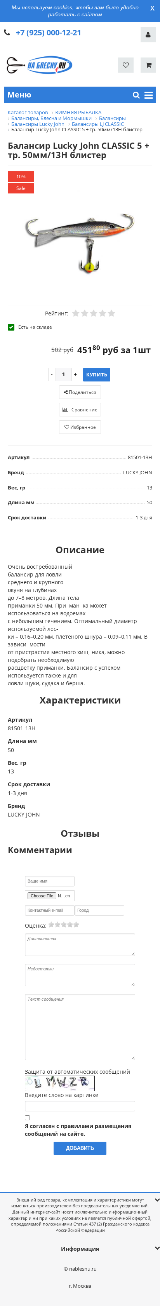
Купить (96, 374)
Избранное (82, 427)
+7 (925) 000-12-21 (48, 32)
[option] (80, 236)
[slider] (63, 924)
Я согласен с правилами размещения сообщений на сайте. (78, 1129)
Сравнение (83, 409)
